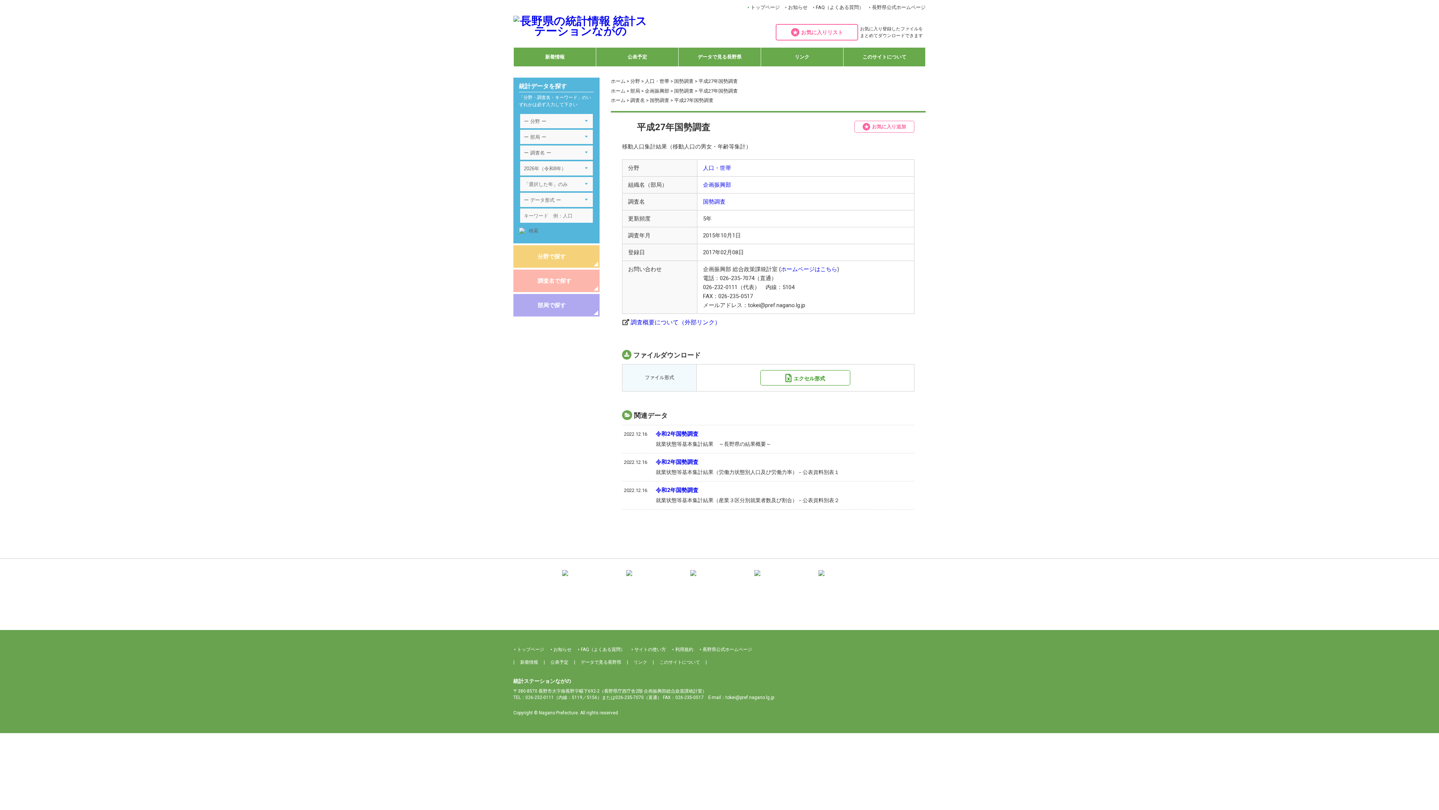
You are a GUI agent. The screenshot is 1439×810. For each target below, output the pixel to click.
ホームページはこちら (809, 269)
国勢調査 (684, 81)
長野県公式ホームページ (899, 7)
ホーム (618, 81)
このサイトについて (884, 57)
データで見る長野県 (720, 57)
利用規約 (684, 649)
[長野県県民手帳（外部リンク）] (591, 578)
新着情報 (555, 57)
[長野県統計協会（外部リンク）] (655, 578)
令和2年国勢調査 (677, 433)
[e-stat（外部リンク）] (847, 578)
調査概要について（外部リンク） (676, 322)
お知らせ (798, 7)
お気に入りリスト (822, 32)
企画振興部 (657, 91)
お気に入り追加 (889, 126)
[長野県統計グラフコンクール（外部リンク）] (719, 578)
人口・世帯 (657, 81)
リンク (802, 57)
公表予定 (637, 57)
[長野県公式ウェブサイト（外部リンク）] (783, 578)
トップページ (765, 7)
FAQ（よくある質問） (840, 7)
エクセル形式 (809, 378)
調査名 (637, 100)
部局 (635, 91)
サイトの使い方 (650, 649)
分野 (635, 81)
